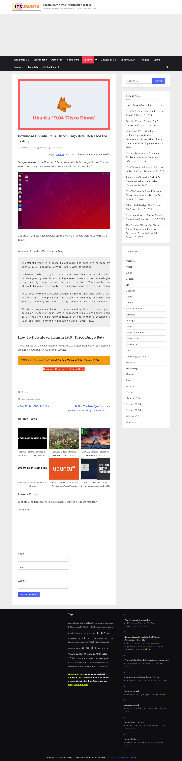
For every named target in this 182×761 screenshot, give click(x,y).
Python (96, 642)
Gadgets (130, 290)
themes (78, 648)
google (85, 633)
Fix (127, 284)
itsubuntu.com (75, 673)
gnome (78, 632)
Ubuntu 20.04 (108, 59)
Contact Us (73, 59)
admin (43, 147)
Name (22, 553)
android (71, 623)
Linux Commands (135, 332)
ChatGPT (90, 623)
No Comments (57, 147)
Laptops (18, 66)
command (99, 623)
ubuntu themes (88, 662)
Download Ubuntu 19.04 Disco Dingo (64, 369)
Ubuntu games (103, 659)
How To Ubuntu (134, 308)
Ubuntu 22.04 (128, 59)
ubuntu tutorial (103, 663)
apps (77, 623)
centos (83, 622)
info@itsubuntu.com (78, 684)
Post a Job (56, 59)
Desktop (84, 626)
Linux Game (132, 338)
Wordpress (131, 422)
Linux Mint (132, 344)
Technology (132, 368)
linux (101, 632)
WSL (107, 666)
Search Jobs (40, 59)
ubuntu (36, 399)
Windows (82, 666)
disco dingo (26, 399)
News (129, 350)
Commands (109, 623)
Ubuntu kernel (74, 663)
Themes (144, 59)
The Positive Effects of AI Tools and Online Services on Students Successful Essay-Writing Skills (145, 229)
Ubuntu (87, 59)
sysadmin (71, 648)
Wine (103, 667)
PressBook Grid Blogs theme (122, 757)
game (105, 627)
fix (101, 627)
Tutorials (33, 66)
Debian (130, 278)
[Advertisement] (91, 35)
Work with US (21, 59)
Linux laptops (97, 638)
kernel (91, 632)
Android (130, 260)
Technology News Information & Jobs (67, 5)
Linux (157, 59)
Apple (129, 266)
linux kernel (85, 638)
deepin (77, 627)
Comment (24, 509)
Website (22, 580)
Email (22, 567)
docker (91, 627)
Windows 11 (132, 416)
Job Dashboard (51, 66)
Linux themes (73, 642)
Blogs (129, 272)
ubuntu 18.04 (133, 398)
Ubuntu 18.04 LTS (76, 653)
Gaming (71, 633)
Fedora (97, 627)
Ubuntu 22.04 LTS (88, 658)
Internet (130, 314)
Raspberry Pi (105, 642)
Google (129, 302)
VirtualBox (72, 667)
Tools (129, 380)
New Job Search (134, 105)
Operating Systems (136, 356)
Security (130, 362)
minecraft (83, 642)
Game (129, 296)
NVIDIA (90, 642)
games (110, 627)
